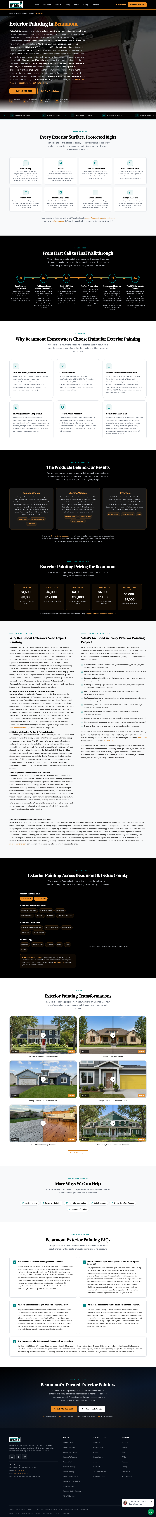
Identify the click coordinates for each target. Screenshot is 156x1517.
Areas (57, 5)
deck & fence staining (93, 218)
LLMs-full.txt (66, 1513)
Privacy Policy (14, 1513)
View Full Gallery (76, 1153)
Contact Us (126, 1472)
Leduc (59, 944)
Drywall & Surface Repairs (124, 1203)
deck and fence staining (18, 728)
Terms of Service (27, 1513)
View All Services (69, 1496)
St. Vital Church (39, 932)
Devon (23, 950)
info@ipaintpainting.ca (21, 1473)
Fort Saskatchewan (99, 1472)
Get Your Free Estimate (51, 91)
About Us (125, 1442)
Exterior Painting (28, 13)
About (76, 5)
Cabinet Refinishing (79, 1209)
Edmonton (24, 944)
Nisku (68, 944)
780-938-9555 (119, 4)
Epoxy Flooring (68, 1472)
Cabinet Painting (69, 1467)
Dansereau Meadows (65, 916)
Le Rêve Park (66, 927)
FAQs (124, 1457)
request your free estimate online (32, 83)
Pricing (85, 5)
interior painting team (17, 844)
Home (36, 5)
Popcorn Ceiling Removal (72, 1491)
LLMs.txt (56, 1513)
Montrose (50, 916)
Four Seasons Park (52, 927)
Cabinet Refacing (69, 1462)
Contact (95, 5)
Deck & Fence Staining (77, 1203)
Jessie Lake (25, 932)
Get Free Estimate (137, 5)
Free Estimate (127, 1476)
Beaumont (96, 1467)
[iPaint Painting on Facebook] (18, 1456)
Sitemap (37, 1513)
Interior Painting (31, 1203)
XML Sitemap (47, 1513)
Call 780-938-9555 (24, 91)
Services (46, 5)
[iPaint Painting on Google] (24, 1456)
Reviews (125, 1462)
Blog (123, 1452)
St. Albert (50, 944)
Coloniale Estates (46, 910)
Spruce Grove (98, 1457)
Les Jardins (60, 910)
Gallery (67, 5)
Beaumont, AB (26, 899)
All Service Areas (99, 1476)
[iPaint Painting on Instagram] (12, 1456)
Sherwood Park (37, 944)
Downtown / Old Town (28, 910)
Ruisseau (40, 916)
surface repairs (57, 221)
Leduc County (41, 899)
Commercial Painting (52, 1203)
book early (142, 738)
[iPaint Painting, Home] (16, 4)
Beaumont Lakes (26, 916)
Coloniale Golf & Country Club (31, 927)
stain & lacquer (109, 218)
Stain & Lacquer (100, 1203)
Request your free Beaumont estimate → (101, 613)
